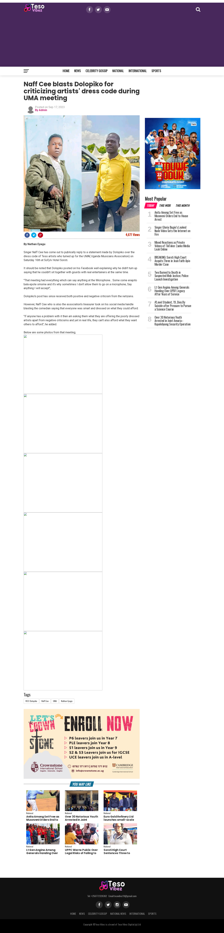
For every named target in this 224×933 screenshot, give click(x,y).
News (77, 70)
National (118, 70)
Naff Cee (45, 700)
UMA (55, 700)
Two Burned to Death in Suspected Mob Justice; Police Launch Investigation (171, 276)
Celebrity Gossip (97, 70)
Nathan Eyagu (66, 700)
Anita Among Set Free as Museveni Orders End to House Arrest (42, 820)
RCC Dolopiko (31, 700)
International (138, 70)
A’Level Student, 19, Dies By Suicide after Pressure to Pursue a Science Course (173, 305)
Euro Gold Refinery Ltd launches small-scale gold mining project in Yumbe (119, 821)
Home (66, 70)
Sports (156, 70)
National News (118, 913)
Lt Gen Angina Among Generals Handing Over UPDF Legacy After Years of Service (43, 854)
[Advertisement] (112, 39)
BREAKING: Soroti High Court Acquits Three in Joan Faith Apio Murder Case (172, 260)
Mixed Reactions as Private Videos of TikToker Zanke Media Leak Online (172, 246)
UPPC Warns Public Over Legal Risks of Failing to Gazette (81, 853)
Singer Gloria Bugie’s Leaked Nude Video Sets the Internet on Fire (172, 230)
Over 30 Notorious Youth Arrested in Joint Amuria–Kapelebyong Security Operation (81, 821)
